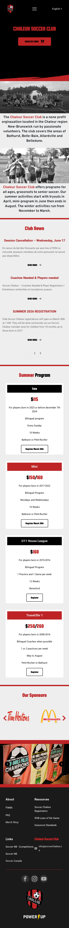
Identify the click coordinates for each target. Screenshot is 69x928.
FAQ (8, 815)
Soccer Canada (14, 860)
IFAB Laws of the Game (46, 818)
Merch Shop (12, 822)
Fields (9, 807)
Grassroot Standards (45, 825)
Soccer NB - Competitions (20, 846)
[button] (34, 9)
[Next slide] (64, 718)
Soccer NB (11, 853)
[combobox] (57, 9)
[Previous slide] (5, 718)
